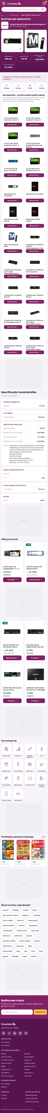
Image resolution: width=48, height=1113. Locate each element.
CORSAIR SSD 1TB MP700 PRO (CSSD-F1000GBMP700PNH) (34, 322)
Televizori (27, 1076)
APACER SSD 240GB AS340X (11, 220)
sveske (25, 910)
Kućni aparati (6, 785)
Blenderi (27, 1054)
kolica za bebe (25, 941)
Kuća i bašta (41, 771)
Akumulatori (28, 1073)
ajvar (18, 951)
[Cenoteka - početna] (24, 3)
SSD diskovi (14, 15)
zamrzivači (35, 931)
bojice (34, 910)
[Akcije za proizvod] (21, 33)
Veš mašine (5, 1073)
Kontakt (4, 1098)
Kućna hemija (18, 771)
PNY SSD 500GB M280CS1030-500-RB (34, 646)
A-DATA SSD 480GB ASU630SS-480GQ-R (33, 119)
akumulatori (33, 926)
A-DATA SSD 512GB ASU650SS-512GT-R (33, 170)
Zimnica (4, 1087)
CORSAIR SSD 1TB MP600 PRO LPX (13, 296)
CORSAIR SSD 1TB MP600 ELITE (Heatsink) (34, 271)
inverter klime (22, 931)
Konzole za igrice (7, 1076)
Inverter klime (29, 1057)
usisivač (29, 936)
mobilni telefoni (8, 926)
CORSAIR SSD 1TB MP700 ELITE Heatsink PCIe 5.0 (12, 321)
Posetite (11, 580)
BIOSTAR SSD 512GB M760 (11, 246)
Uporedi (18, 88)
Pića (41, 756)
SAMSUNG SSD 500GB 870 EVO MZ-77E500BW (35, 689)
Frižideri (27, 1070)
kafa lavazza (7, 946)
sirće (33, 951)
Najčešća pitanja (31, 1095)
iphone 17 (20, 920)
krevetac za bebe (9, 941)
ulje (25, 951)
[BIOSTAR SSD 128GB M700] (12, 41)
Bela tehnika (18, 785)
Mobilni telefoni (30, 1066)
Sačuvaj (41, 88)
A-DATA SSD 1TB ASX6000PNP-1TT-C (11, 568)
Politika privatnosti (32, 1102)
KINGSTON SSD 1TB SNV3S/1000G (34, 568)
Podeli (30, 88)
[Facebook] (3, 1033)
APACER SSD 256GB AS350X (33, 220)
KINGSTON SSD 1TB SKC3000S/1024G (11, 646)
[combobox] (23, 9)
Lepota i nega (6, 771)
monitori (22, 926)
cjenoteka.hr (5, 1045)
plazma (33, 956)
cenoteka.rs (5, 1042)
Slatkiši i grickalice (30, 756)
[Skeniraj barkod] (43, 9)
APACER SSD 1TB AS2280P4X (10, 195)
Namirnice (18, 756)
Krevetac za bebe (7, 1060)
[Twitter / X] (9, 1033)
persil (25, 956)
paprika (5, 956)
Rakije (3, 1066)
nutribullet (18, 936)
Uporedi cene (12, 124)
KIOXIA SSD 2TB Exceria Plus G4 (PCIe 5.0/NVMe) (12, 689)
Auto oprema (18, 800)
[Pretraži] (4, 9)
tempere (16, 910)
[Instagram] (20, 1033)
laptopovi (25, 915)
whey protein (7, 951)
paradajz (15, 956)
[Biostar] (4, 25)
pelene (36, 941)
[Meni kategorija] (4, 3)
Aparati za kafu (29, 1063)
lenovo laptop (8, 920)
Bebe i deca (30, 771)
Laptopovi (27, 1060)
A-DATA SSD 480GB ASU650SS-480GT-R (11, 144)
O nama (4, 1095)
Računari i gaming (42, 785)
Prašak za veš (6, 1070)
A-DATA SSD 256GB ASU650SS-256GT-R (11, 119)
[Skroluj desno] (44, 853)
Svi (43, 837)
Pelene (3, 1054)
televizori (6, 936)
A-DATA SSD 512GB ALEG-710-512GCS (10, 170)
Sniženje (6, 88)
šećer (41, 951)
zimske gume (7, 931)
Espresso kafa (6, 1063)
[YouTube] (26, 1033)
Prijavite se (40, 1012)
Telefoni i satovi (6, 800)
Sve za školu (5, 1084)
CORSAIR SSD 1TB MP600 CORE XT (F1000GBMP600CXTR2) (34, 246)
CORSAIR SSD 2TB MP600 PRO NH (13, 347)
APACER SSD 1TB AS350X (34, 194)
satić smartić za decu (10, 915)
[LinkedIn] (14, 1033)
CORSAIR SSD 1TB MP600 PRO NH (34, 296)
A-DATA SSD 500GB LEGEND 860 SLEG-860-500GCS (34, 145)
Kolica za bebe (6, 1057)
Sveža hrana (6, 756)
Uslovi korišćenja (31, 1098)
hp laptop (36, 915)
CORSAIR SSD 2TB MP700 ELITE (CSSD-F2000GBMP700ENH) (35, 347)
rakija (30, 946)
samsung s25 (33, 920)
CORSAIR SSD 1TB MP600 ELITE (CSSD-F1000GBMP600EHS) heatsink (13, 272)
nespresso (20, 946)
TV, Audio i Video (30, 785)
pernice (6, 910)
